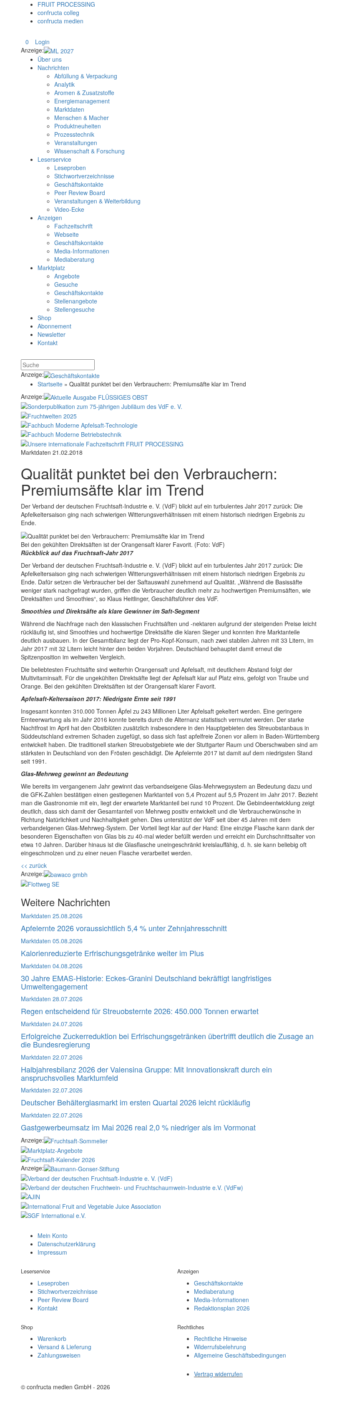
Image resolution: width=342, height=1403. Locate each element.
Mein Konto (53, 1235)
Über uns (50, 59)
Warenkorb (52, 1338)
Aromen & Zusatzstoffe (84, 92)
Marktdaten (69, 109)
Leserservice (54, 159)
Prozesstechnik (74, 134)
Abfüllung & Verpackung (85, 76)
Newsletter (51, 334)
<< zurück (34, 865)
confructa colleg (58, 12)
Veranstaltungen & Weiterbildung (97, 201)
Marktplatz (51, 267)
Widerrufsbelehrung (220, 1347)
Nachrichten (53, 67)
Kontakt (48, 342)
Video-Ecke (69, 209)
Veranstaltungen (75, 142)
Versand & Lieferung (64, 1347)
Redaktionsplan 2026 (222, 1308)
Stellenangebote (75, 301)
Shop (44, 317)
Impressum (52, 1252)
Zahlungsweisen (59, 1355)
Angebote (67, 276)
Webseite (66, 234)
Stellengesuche (74, 309)
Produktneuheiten (77, 126)
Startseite (50, 384)
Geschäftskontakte (78, 184)
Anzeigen (50, 217)
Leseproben (70, 167)
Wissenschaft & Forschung (89, 151)
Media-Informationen (81, 251)
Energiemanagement (82, 101)
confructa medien (60, 21)
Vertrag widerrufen (218, 1374)
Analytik (64, 84)
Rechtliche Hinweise (220, 1338)
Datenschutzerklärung (67, 1244)
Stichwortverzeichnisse (84, 176)
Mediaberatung (74, 259)
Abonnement (54, 326)
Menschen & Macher (81, 117)
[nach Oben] (25, 1227)
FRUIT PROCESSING (66, 4)
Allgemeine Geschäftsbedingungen (240, 1355)
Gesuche (66, 284)
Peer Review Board (79, 192)
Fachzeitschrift (73, 226)
